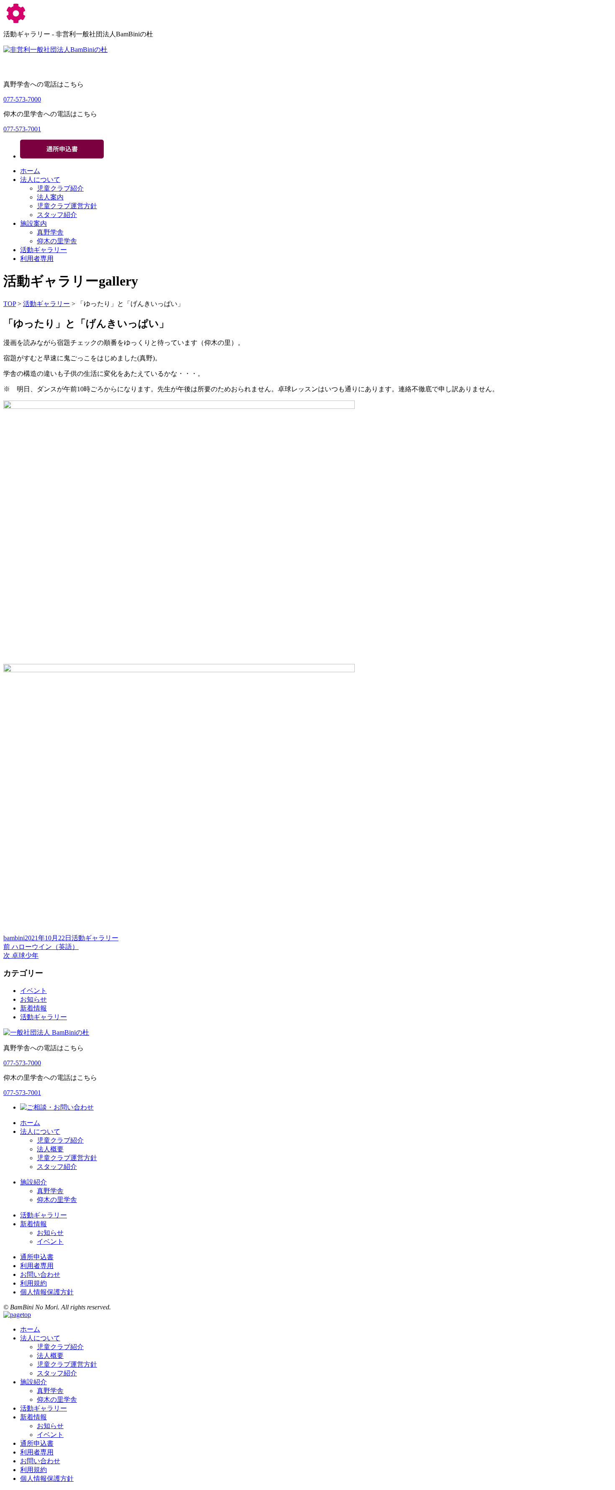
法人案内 (50, 197)
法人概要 (50, 1149)
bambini (14, 937)
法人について (40, 179)
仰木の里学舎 (57, 241)
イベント (33, 990)
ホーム (30, 170)
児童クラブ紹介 (60, 188)
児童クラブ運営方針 (67, 205)
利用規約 (33, 1283)
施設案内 (33, 223)
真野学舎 (50, 232)
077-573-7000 (22, 99)
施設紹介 (33, 1182)
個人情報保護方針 (47, 1292)
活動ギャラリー (43, 249)
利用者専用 (37, 258)
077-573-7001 (22, 129)
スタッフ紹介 (57, 214)
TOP (9, 303)
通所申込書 (37, 1256)
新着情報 (33, 1008)
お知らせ (33, 999)
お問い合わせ (40, 1274)
